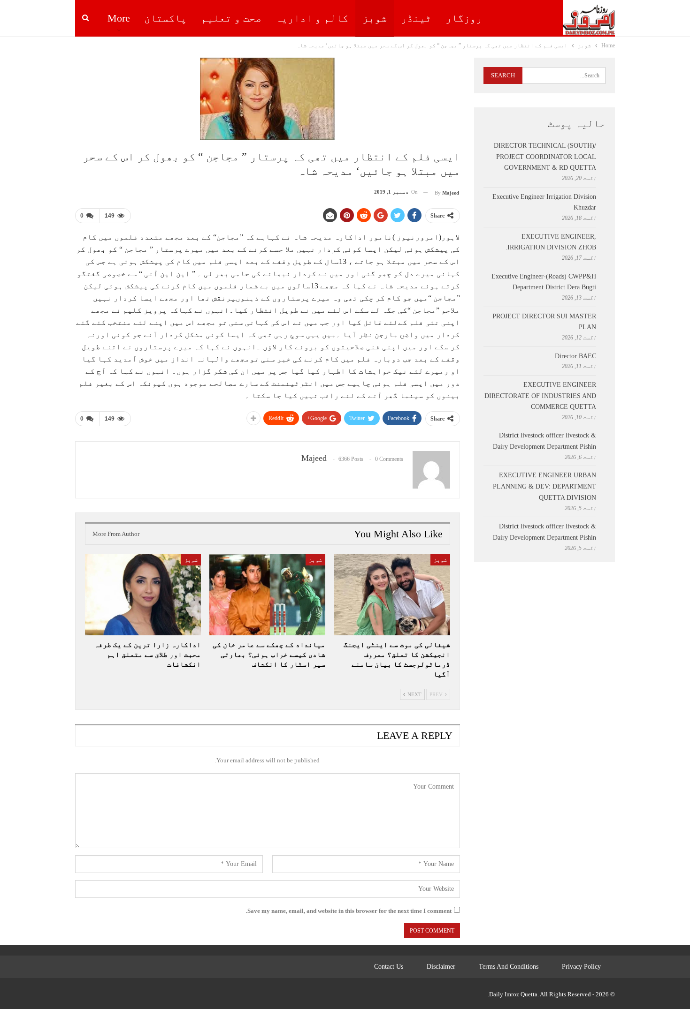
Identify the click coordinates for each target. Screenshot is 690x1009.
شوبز (374, 18)
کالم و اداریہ (312, 18)
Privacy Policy (581, 966)
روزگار (463, 18)
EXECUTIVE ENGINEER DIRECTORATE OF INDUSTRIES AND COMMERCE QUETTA (540, 396)
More (118, 18)
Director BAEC (575, 356)
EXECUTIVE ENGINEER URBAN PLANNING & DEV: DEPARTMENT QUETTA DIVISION (544, 486)
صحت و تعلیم (231, 18)
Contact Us (388, 966)
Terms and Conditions (508, 966)
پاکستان (165, 18)
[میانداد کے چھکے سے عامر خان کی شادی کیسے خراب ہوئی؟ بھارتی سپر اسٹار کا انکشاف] (267, 594)
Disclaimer (441, 966)
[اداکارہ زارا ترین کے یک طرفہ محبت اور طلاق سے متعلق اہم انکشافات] (143, 594)
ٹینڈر (416, 18)
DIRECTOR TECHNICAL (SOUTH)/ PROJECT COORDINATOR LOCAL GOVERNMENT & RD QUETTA (545, 157)
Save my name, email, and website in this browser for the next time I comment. (349, 910)
